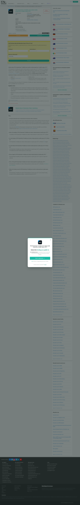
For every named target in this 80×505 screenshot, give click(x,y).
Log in (45, 264)
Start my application (39, 258)
